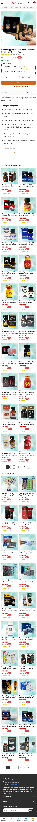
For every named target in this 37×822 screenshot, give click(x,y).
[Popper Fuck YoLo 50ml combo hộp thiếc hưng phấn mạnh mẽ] (9, 381)
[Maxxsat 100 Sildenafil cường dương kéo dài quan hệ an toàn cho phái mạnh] (27, 629)
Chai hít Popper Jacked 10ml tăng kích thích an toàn (8, 186)
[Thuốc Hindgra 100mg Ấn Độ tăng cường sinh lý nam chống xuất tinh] (9, 542)
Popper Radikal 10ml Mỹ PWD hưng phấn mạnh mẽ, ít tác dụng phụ (26, 363)
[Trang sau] (28, 467)
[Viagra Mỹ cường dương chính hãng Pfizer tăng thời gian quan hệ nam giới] (27, 687)
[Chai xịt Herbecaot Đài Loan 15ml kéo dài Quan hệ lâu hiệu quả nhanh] (9, 629)
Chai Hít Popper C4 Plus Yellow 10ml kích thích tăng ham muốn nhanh (8, 273)
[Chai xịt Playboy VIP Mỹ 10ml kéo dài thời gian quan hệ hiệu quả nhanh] (9, 687)
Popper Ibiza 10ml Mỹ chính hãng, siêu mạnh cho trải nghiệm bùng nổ (27, 455)
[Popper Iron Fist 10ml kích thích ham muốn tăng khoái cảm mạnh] (27, 291)
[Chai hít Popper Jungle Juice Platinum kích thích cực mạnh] (9, 234)
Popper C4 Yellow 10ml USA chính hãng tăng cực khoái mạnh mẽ (9, 333)
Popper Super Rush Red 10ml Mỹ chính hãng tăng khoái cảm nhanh (27, 394)
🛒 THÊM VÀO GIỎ (24, 77)
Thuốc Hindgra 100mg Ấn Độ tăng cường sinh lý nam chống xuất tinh (9, 552)
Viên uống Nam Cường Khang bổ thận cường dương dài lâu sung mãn (8, 755)
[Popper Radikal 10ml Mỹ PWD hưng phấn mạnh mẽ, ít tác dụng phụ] (27, 351)
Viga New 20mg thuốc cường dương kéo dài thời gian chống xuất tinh (27, 581)
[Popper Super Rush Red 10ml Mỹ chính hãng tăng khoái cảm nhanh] (27, 381)
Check (31, 810)
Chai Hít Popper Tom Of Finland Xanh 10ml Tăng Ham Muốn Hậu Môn (26, 244)
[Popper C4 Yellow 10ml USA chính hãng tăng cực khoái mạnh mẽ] (9, 320)
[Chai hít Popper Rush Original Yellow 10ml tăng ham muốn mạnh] (9, 291)
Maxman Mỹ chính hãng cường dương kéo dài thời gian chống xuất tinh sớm (9, 581)
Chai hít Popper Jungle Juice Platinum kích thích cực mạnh (8, 244)
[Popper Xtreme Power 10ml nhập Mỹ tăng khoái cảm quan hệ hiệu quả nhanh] (27, 412)
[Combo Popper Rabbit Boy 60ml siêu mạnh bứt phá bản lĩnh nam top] (18, 28)
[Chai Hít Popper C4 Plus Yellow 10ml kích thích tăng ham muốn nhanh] (9, 263)
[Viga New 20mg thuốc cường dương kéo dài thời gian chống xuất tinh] (27, 571)
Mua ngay (18, 83)
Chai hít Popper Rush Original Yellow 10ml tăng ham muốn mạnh (9, 302)
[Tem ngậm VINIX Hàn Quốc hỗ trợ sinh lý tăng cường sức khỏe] (9, 658)
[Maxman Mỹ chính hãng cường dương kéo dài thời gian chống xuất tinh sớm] (9, 571)
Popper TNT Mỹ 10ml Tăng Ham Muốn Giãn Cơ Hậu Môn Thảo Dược (27, 215)
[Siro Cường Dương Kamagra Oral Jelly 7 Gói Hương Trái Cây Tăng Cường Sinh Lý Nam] (9, 484)
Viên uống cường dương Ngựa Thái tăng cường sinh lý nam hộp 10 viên (26, 494)
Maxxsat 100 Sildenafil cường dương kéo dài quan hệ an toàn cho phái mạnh (27, 639)
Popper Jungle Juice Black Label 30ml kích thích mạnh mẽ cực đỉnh (27, 333)
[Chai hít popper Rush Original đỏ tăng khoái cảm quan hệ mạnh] (27, 263)
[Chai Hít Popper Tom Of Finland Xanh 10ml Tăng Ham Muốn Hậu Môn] (27, 234)
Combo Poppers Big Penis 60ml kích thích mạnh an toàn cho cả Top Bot (9, 363)
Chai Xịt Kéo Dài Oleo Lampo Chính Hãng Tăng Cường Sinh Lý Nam (9, 610)
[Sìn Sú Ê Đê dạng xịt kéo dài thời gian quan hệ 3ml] (27, 600)
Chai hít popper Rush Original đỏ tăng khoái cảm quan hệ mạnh (26, 273)
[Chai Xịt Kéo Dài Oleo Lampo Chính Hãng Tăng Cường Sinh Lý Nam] (9, 600)
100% (28, 92)
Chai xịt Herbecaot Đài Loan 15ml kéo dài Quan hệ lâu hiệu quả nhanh (8, 639)
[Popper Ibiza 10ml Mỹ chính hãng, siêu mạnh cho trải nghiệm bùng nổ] (27, 442)
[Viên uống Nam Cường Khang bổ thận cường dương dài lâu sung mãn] (9, 744)
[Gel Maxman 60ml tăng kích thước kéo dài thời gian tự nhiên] (27, 744)
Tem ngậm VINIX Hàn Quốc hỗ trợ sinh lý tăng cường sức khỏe (8, 668)
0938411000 (19, 86)
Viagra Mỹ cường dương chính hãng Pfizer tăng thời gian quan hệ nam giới (27, 697)
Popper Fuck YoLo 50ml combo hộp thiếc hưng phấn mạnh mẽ (8, 394)
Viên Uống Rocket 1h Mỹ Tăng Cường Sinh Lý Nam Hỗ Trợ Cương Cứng (9, 726)
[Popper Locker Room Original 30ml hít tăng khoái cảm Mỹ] (9, 412)
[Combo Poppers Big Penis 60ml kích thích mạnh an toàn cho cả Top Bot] (9, 351)
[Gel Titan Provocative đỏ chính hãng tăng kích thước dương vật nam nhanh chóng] (27, 513)
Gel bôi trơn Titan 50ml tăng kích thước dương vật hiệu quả (9, 523)
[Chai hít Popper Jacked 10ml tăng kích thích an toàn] (9, 176)
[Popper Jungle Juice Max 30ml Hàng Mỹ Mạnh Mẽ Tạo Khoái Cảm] (9, 442)
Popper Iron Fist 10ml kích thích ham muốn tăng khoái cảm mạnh (27, 302)
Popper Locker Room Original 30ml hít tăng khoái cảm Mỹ (8, 424)
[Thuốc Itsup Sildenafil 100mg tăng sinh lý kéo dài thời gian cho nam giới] (27, 542)
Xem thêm (17, 153)
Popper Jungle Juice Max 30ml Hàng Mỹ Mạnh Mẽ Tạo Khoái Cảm (8, 455)
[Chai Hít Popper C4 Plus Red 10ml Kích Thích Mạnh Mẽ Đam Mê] (9, 205)
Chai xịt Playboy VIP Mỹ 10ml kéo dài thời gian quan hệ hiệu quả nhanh (8, 697)
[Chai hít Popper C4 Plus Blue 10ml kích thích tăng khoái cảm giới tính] (27, 176)
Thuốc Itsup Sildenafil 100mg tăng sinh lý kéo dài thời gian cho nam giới (27, 552)
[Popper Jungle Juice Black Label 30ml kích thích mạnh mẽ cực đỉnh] (27, 320)
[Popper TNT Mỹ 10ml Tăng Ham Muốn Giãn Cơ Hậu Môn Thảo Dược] (27, 205)
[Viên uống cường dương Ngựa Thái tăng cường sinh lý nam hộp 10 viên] (27, 484)
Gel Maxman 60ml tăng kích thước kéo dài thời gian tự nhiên (26, 755)
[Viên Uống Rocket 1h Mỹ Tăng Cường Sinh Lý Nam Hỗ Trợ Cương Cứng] (9, 715)
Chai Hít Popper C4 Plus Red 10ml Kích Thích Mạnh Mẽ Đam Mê (9, 215)
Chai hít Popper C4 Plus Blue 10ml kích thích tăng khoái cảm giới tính (27, 186)
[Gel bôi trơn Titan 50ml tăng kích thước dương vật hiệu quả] (9, 513)
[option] (18, 28)
